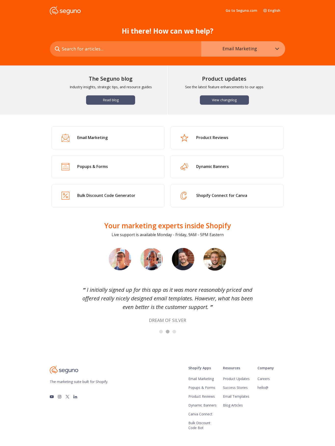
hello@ (263, 387)
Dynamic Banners (202, 405)
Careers (264, 378)
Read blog (111, 100)
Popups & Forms (201, 387)
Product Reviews (201, 396)
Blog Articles (233, 405)
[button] (59, 306)
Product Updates (236, 378)
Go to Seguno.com (241, 10)
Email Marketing (201, 378)
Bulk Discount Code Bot (199, 425)
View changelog (224, 100)
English (274, 10)
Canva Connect (200, 414)
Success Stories (235, 387)
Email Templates (236, 396)
